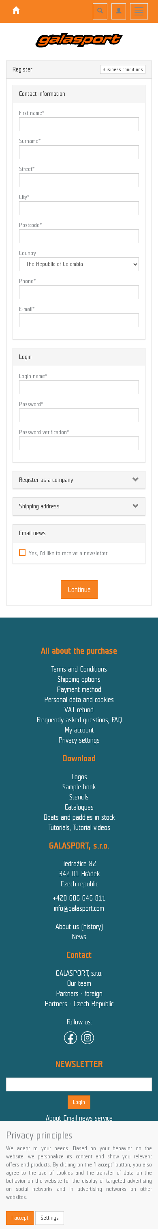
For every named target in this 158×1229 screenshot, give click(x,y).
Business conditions (122, 69)
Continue (79, 589)
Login (79, 1102)
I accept (19, 1218)
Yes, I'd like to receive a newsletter (68, 553)
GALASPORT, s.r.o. (79, 973)
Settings (50, 1218)
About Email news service (79, 1118)
